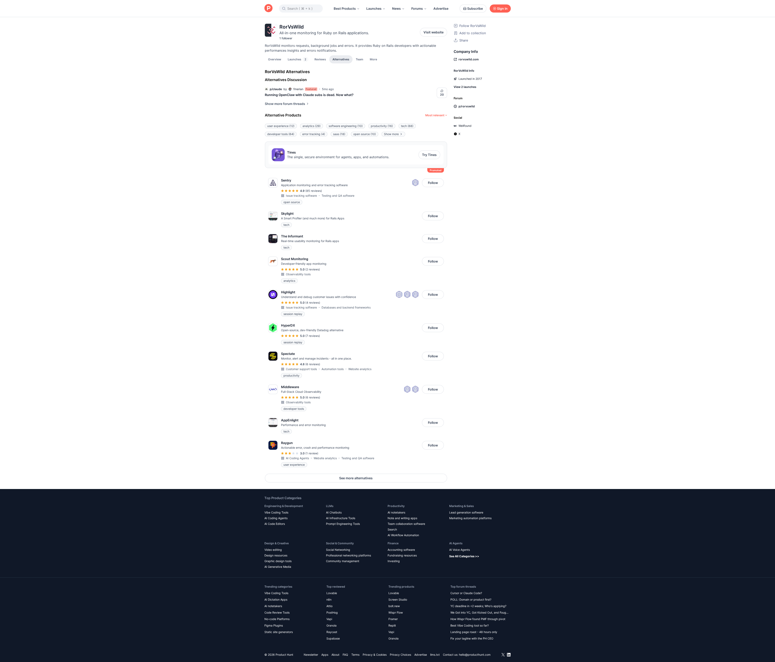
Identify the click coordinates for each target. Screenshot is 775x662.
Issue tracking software (301, 195)
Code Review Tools (277, 612)
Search (392, 529)
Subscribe (475, 8)
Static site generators (278, 632)
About (335, 654)
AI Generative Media (277, 566)
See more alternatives (356, 478)
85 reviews (313, 190)
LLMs (330, 506)
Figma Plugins (273, 625)
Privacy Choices (400, 654)
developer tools (280, 134)
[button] (373, 59)
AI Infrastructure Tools (340, 518)
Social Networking (338, 549)
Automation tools (333, 369)
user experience (280, 126)
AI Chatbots (334, 512)
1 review (311, 453)
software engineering (346, 126)
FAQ (345, 654)
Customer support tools (301, 369)
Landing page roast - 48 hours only (473, 632)
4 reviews (312, 302)
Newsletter (311, 654)
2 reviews (312, 269)
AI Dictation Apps (275, 599)
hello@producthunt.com (475, 654)
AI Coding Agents (297, 458)
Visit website (433, 32)
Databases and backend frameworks (346, 307)
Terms (355, 654)
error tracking (313, 134)
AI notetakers (396, 512)
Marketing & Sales (461, 506)
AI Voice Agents (459, 549)
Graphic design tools (278, 561)
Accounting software (401, 549)
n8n (328, 599)
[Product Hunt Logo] (268, 8)
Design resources (275, 555)
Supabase (333, 638)
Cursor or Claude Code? (466, 593)
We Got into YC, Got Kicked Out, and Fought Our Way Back (479, 613)
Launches (374, 8)
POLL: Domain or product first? (470, 599)
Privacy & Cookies (375, 654)
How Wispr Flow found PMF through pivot (477, 619)
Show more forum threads (285, 104)
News (396, 8)
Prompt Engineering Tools (343, 523)
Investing (394, 561)
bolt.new (394, 606)
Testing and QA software (338, 195)
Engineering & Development (283, 506)
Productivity (396, 506)
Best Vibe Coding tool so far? (469, 625)
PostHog (332, 612)
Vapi (329, 619)
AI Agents (456, 543)
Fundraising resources (402, 555)
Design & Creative (276, 543)
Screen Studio (397, 599)
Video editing (273, 549)
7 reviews (312, 335)
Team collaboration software (406, 523)
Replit (392, 625)
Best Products (345, 8)
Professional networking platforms (348, 555)
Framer (393, 619)
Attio (329, 606)
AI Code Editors (274, 523)
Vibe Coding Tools (276, 512)
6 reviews (312, 364)
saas (339, 134)
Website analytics (359, 369)
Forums (417, 8)
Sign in (502, 8)
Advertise (440, 8)
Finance (393, 543)
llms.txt (435, 654)
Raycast (331, 632)
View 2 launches (465, 87)
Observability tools (298, 274)
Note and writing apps (402, 518)
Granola (331, 625)
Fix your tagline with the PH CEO (471, 638)
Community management (342, 561)
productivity (382, 126)
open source (364, 134)
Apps (324, 654)
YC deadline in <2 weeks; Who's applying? (478, 606)
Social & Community (340, 543)
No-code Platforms (277, 619)
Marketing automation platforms (470, 518)
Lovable (331, 593)
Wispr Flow (395, 612)
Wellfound (465, 125)
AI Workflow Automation (403, 535)
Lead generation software (466, 512)
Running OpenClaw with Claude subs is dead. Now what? (309, 95)
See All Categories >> (464, 556)
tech (407, 126)
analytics (312, 126)
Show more (391, 134)
